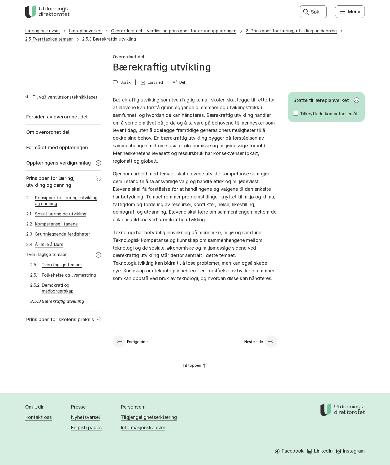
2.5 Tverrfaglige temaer (49, 39)
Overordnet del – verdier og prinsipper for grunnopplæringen (173, 30)
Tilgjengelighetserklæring (149, 417)
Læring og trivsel (42, 30)
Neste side (253, 341)
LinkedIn (323, 451)
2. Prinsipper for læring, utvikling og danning (291, 30)
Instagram (354, 451)
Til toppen (192, 365)
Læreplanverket (85, 30)
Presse (78, 407)
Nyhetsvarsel (85, 417)
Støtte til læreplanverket (321, 100)
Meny (354, 11)
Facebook (292, 451)
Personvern (133, 407)
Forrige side (137, 341)
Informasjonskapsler (143, 427)
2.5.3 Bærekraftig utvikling (109, 39)
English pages (86, 427)
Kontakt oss (38, 417)
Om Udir (34, 407)
